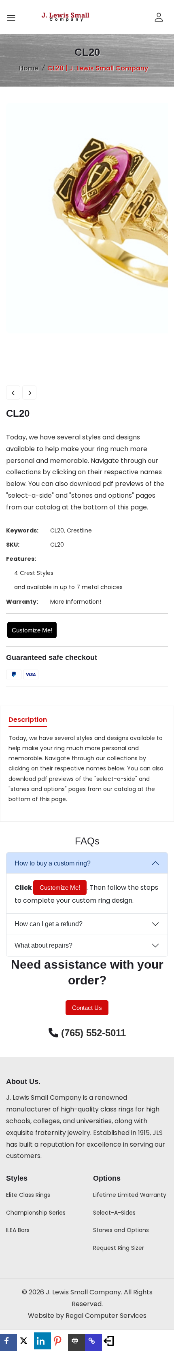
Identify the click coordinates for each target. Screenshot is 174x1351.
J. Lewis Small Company (43, 1097)
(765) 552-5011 (93, 1032)
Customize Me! (32, 630)
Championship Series (36, 1213)
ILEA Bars (18, 1230)
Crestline (79, 530)
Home (28, 68)
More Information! (75, 602)
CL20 (57, 530)
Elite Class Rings (28, 1195)
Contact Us (87, 1007)
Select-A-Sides (114, 1213)
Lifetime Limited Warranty (129, 1195)
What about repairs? (43, 945)
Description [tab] (27, 720)
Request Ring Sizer (118, 1248)
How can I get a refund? (49, 923)
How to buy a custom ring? (53, 863)
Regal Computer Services (106, 1315)
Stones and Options (121, 1230)
